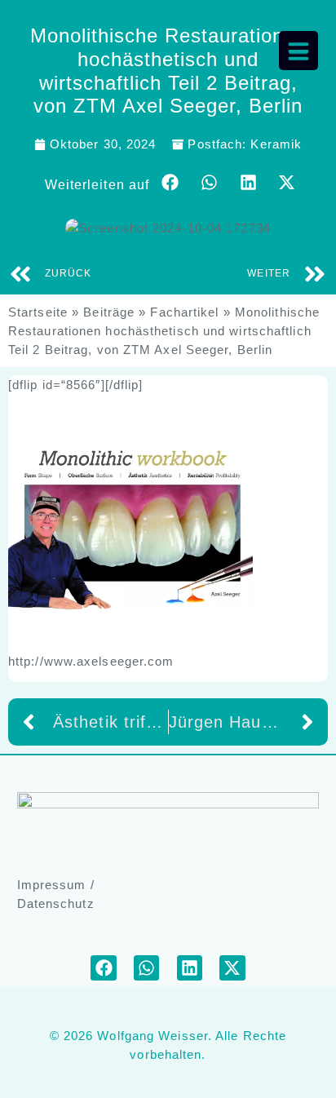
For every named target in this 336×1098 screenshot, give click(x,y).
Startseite (38, 312)
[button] (170, 183)
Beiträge (109, 312)
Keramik (276, 144)
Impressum (51, 885)
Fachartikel (184, 312)
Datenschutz (56, 903)
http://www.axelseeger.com (91, 661)
